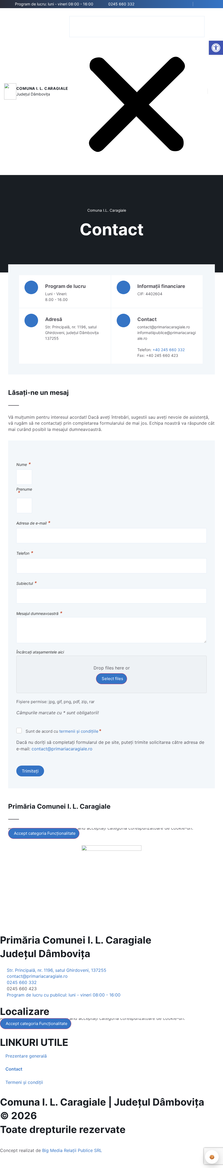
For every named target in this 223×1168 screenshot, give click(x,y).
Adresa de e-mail (33, 523)
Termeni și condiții (24, 1082)
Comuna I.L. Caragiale (106, 210)
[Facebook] (203, 4)
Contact (13, 1069)
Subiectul (26, 584)
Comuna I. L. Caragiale (42, 88)
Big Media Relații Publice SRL (72, 1150)
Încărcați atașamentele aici (40, 652)
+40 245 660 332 (169, 349)
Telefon (24, 553)
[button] (137, 12)
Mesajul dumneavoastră (39, 614)
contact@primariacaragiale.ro (62, 748)
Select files (112, 678)
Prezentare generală (26, 1056)
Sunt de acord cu (63, 731)
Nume (23, 465)
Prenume (24, 491)
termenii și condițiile (78, 731)
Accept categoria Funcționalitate (45, 833)
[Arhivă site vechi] (211, 4)
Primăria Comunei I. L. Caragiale (75, 940)
